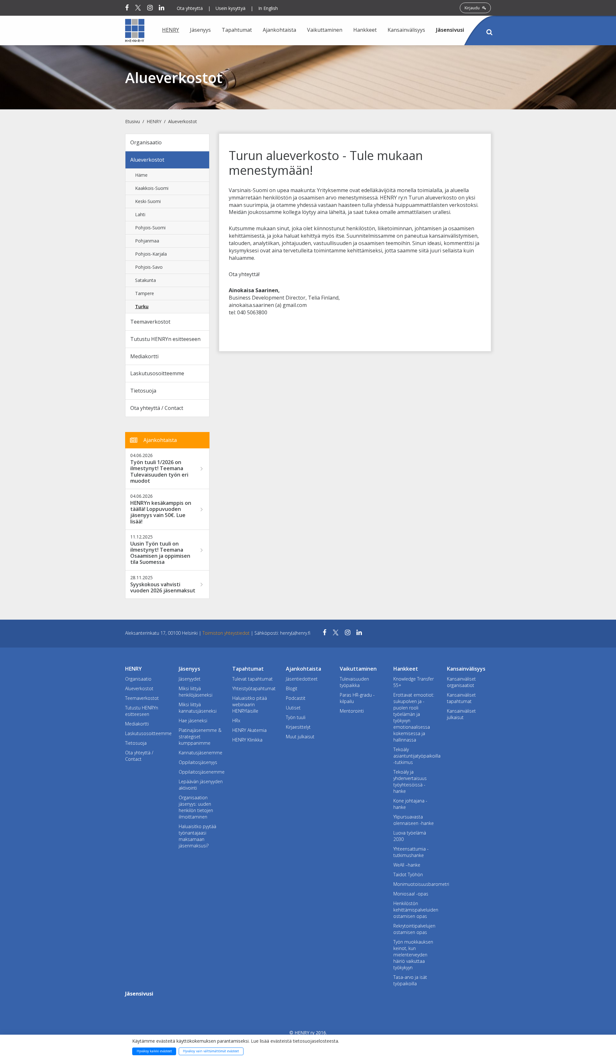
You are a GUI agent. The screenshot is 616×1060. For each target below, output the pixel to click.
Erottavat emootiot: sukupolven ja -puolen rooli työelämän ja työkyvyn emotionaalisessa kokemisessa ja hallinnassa (413, 717)
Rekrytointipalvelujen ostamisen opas (414, 929)
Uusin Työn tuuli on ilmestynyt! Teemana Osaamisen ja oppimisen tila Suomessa (160, 553)
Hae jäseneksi (193, 720)
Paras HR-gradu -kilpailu (357, 698)
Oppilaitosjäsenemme (201, 772)
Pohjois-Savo (149, 267)
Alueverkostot (182, 121)
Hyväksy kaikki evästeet (154, 1051)
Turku (142, 306)
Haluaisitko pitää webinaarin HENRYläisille (249, 704)
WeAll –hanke (406, 865)
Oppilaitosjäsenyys (198, 762)
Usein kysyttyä (230, 8)
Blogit (291, 688)
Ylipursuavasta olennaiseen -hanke (413, 820)
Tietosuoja (143, 390)
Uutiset (293, 708)
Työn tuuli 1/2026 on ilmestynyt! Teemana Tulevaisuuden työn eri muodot (159, 471)
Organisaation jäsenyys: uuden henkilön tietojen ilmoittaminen (196, 807)
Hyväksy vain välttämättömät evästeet (211, 1051)
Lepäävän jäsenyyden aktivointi (201, 784)
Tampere (144, 293)
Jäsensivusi (450, 29)
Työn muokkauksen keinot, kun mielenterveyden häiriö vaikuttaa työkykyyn (413, 955)
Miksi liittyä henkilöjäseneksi (195, 691)
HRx (236, 720)
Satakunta (145, 280)
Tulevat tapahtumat (252, 679)
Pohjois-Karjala (151, 254)
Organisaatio (146, 142)
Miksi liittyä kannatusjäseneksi (198, 707)
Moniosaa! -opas (410, 894)
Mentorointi (352, 711)
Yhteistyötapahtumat (254, 688)
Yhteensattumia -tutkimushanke (411, 852)
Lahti (140, 214)
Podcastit (295, 698)
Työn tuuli (295, 717)
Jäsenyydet (190, 679)
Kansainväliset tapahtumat (461, 698)
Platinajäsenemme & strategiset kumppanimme (200, 736)
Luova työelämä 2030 (409, 836)
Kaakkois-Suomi (151, 188)
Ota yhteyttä (190, 8)
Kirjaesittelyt (298, 727)
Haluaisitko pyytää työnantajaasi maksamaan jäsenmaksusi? (197, 836)
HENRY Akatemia (249, 730)
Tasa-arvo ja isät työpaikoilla (410, 980)
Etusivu (132, 121)
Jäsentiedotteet (302, 679)
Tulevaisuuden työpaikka (354, 682)
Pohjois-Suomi (150, 228)
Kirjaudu (473, 8)
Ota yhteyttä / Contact (156, 407)
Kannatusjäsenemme (200, 753)
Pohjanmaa (147, 241)
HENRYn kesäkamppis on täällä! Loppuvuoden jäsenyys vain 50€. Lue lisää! (160, 512)
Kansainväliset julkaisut (461, 714)
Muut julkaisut (300, 737)
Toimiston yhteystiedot (226, 633)
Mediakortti (144, 356)
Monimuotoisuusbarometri (415, 884)
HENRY (154, 121)
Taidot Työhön (408, 874)
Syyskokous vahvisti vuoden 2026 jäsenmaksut (162, 587)
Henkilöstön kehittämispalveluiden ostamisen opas (415, 909)
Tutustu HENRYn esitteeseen (165, 339)
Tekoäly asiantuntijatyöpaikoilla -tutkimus (415, 755)
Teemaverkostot (150, 321)
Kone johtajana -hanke (410, 804)
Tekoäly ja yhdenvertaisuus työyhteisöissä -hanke (410, 781)
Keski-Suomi (148, 201)
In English (268, 8)
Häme (141, 175)
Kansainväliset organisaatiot (461, 682)
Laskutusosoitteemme (157, 373)
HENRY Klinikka (247, 740)
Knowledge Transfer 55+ (413, 682)
